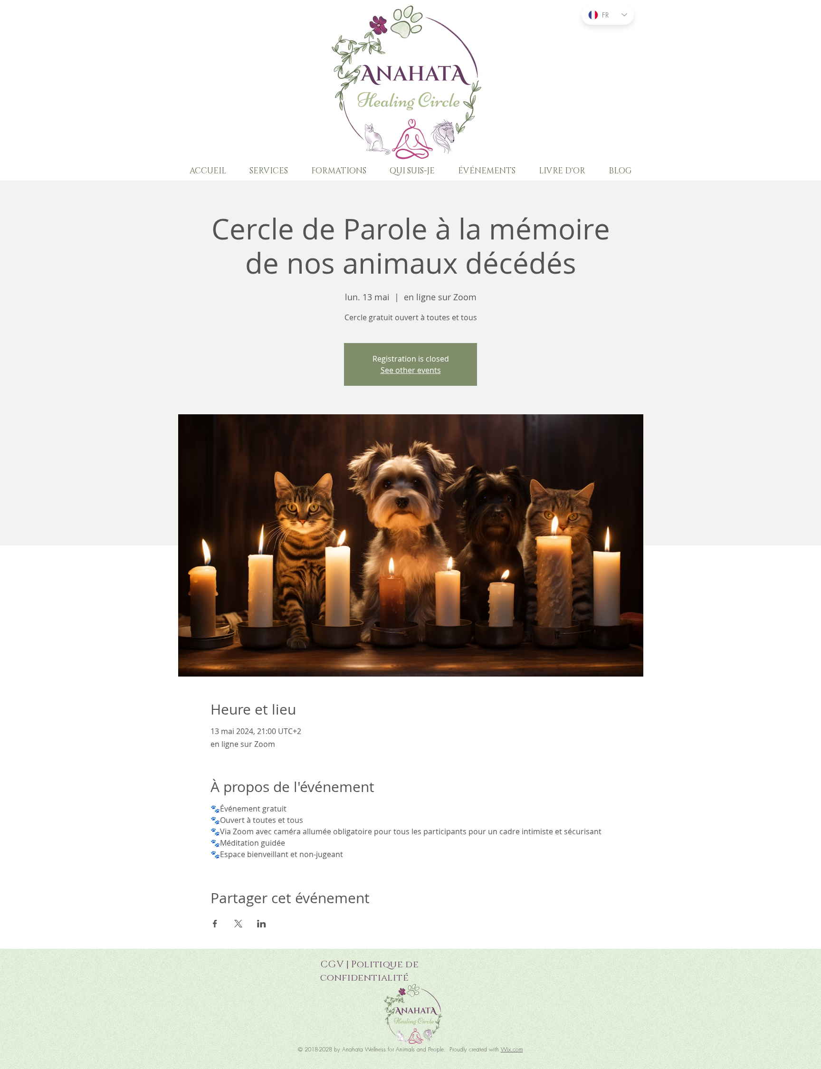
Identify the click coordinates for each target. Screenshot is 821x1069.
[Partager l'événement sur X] (238, 923)
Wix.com (512, 1049)
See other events (411, 370)
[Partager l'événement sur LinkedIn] (261, 923)
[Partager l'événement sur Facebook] (215, 923)
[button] (268, 171)
